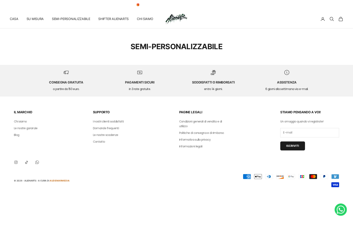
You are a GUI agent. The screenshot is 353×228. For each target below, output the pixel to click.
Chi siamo (145, 19)
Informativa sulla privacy (195, 140)
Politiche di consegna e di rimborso (201, 133)
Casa (14, 19)
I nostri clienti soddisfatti (108, 121)
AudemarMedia (59, 180)
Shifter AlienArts (113, 19)
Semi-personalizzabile (71, 19)
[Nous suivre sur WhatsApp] (37, 162)
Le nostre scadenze (105, 135)
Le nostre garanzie (25, 128)
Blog (16, 135)
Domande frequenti (106, 128)
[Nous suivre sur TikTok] (27, 162)
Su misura (35, 19)
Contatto (99, 142)
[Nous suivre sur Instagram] (16, 162)
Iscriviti (292, 145)
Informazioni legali (190, 146)
